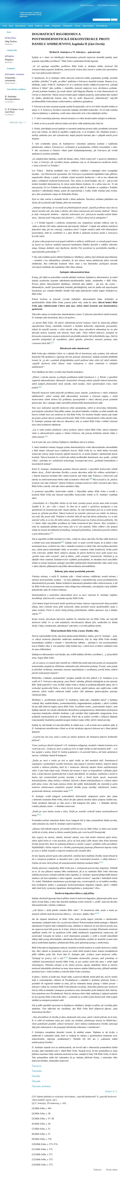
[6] (91, 479)
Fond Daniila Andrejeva (107, 5)
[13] (97, 913)
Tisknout (97, 1169)
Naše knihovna (101, 26)
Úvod (5, 26)
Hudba (47, 26)
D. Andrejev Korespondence (12, 97)
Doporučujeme (88, 26)
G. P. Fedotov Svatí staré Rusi (14, 110)
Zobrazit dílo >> (9, 44)
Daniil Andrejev (87, 5)
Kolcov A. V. (111, 1091)
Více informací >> (10, 102)
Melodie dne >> (18, 122)
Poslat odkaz (111, 1169)
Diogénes (9, 59)
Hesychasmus (20, 26)
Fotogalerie (56, 26)
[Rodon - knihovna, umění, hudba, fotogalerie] (17, 11)
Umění (30, 26)
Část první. (37, 1066)
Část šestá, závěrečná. (41, 1086)
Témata (78, 26)
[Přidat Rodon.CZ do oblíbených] (115, 25)
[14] (66, 957)
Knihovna (39, 26)
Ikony (11, 26)
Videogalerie (67, 26)
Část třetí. (36, 1076)
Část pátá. (36, 1081)
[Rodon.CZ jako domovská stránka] (111, 25)
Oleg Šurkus (11, 41)
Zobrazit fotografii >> (11, 83)
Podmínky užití (36, 1181)
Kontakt (54, 1181)
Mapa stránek (46, 1181)
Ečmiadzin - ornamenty (10, 79)
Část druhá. (37, 1071)
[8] (63, 542)
